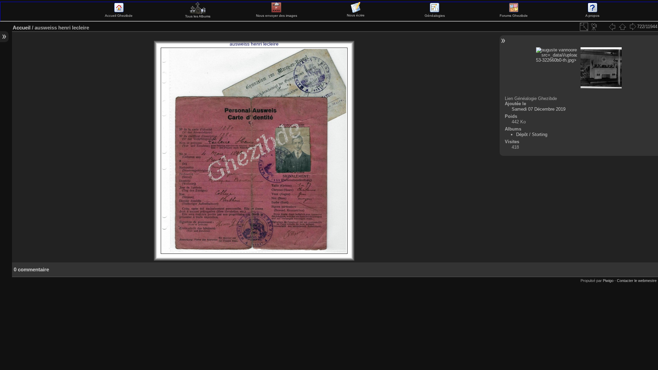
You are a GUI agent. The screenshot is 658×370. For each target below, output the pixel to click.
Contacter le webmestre (637, 281)
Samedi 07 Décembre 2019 (538, 109)
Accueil (22, 27)
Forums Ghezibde (514, 15)
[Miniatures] (622, 26)
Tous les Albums (197, 16)
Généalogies (435, 15)
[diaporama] (594, 26)
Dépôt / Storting (531, 134)
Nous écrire (356, 15)
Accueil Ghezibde (119, 15)
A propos (592, 15)
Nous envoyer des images (276, 15)
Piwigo (608, 281)
